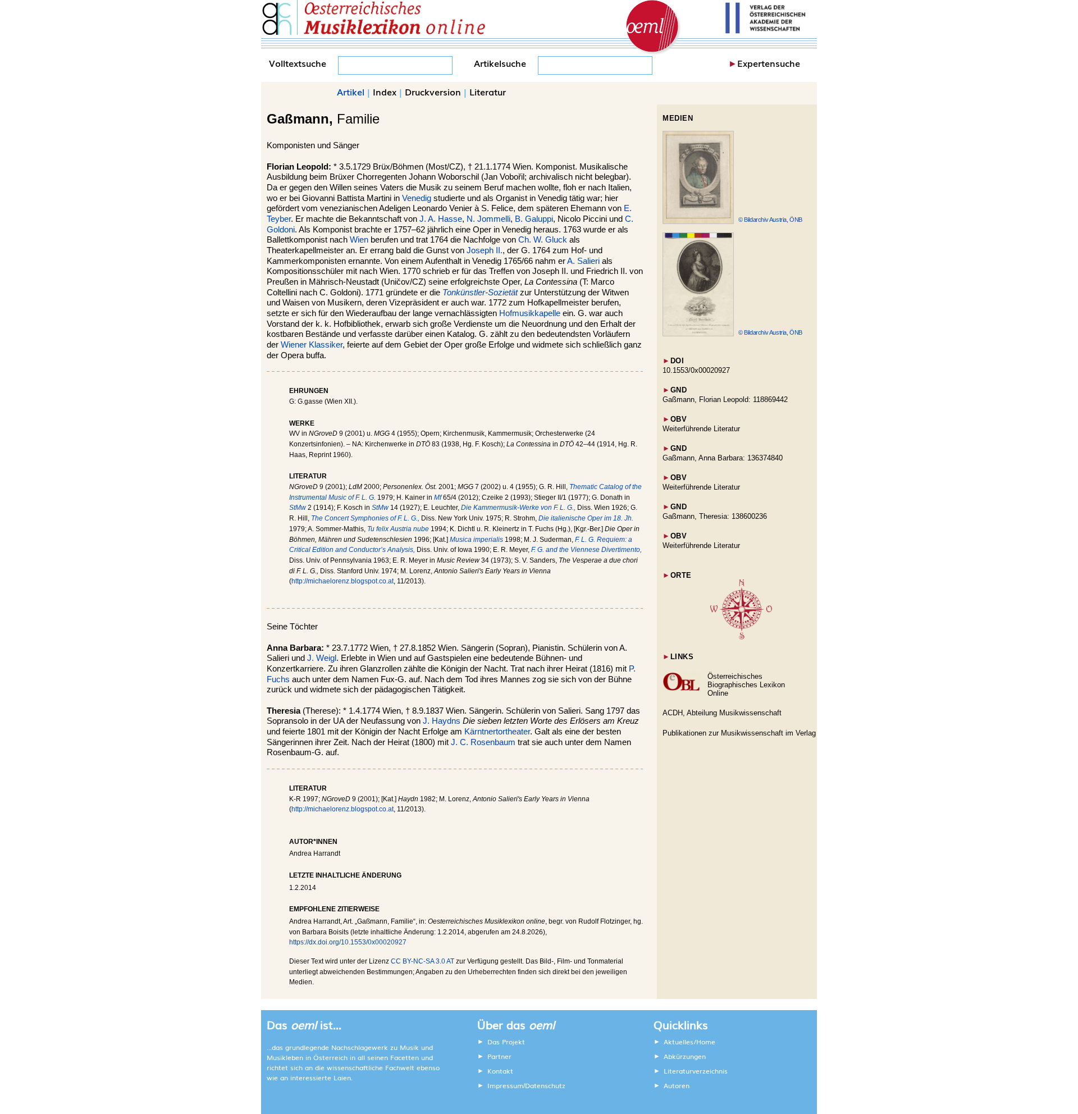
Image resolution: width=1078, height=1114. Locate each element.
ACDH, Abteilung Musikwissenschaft (722, 713)
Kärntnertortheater (497, 731)
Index (384, 91)
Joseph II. (485, 250)
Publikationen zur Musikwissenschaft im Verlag (739, 733)
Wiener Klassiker (311, 344)
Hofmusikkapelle (529, 313)
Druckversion (433, 91)
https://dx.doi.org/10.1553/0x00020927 (347, 942)
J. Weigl (321, 658)
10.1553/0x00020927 (696, 370)
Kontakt (500, 1071)
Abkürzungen (685, 1056)
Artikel (350, 91)
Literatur (487, 91)
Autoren (676, 1085)
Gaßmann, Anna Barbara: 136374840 (723, 458)
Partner (499, 1056)
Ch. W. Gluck (542, 239)
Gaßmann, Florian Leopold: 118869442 (725, 399)
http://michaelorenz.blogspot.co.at (342, 581)
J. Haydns (441, 720)
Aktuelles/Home (689, 1042)
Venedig (416, 198)
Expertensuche (768, 63)
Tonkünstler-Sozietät (480, 292)
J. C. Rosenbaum (483, 742)
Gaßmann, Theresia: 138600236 (715, 516)
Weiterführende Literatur (701, 428)
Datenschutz (545, 1085)
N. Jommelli (488, 218)
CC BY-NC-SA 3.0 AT (422, 961)
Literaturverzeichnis (696, 1071)
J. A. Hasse (440, 218)
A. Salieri (583, 261)
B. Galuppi (534, 218)
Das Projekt (506, 1042)
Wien (359, 239)
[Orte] (741, 637)
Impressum (505, 1085)
